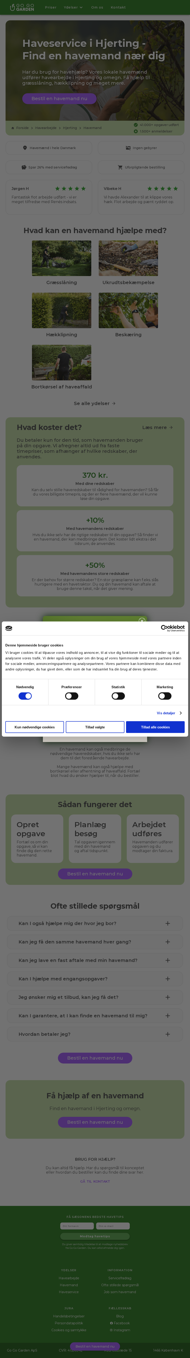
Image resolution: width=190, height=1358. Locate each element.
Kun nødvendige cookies (35, 727)
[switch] (71, 696)
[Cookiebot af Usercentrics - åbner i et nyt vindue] (164, 628)
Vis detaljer (166, 713)
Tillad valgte (95, 727)
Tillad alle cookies (155, 727)
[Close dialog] (142, 621)
